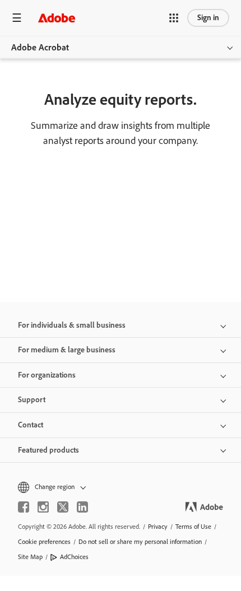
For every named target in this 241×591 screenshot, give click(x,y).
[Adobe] (57, 17)
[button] (174, 18)
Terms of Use (193, 526)
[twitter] (62, 507)
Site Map (30, 557)
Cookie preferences (44, 542)
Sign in (208, 17)
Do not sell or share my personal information (140, 542)
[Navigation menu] (17, 17)
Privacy (158, 526)
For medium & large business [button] (66, 350)
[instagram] (43, 507)
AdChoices (74, 557)
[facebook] (23, 507)
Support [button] (31, 399)
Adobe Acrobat (40, 47)
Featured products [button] (48, 450)
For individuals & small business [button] (72, 325)
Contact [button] (30, 425)
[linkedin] (82, 507)
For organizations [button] (47, 375)
